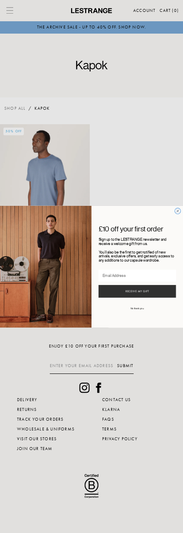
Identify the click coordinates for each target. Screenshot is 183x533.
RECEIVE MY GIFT (137, 291)
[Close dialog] (178, 211)
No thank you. (137, 308)
